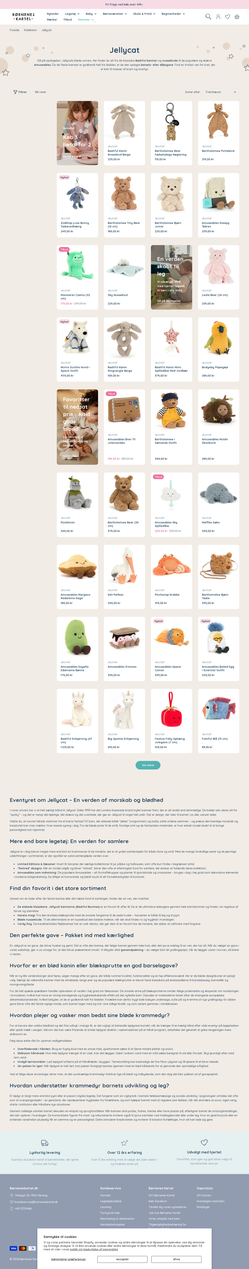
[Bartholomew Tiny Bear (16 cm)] (124, 193)
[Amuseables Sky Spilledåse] (171, 493)
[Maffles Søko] (218, 493)
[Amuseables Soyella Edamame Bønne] (77, 637)
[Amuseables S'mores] (124, 637)
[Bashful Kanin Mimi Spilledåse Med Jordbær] (171, 338)
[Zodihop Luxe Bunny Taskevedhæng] (77, 193)
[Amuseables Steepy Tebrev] (218, 193)
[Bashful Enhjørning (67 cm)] (77, 709)
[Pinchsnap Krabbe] (171, 565)
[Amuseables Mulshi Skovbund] (218, 410)
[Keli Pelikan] (124, 565)
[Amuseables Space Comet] (171, 637)
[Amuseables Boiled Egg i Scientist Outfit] (218, 637)
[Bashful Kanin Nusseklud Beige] (124, 121)
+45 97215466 (23, 1208)
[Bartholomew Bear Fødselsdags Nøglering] (171, 121)
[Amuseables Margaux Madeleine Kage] (77, 565)
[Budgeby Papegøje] (218, 338)
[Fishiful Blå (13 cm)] (218, 709)
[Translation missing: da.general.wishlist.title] (227, 16)
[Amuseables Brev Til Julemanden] (124, 410)
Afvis (176, 1259)
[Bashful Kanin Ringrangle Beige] (124, 338)
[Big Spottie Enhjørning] (124, 709)
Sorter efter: (192, 92)
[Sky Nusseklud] (124, 265)
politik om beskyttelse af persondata (94, 1249)
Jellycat (112, 146)
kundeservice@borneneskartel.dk (36, 1202)
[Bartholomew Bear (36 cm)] (124, 493)
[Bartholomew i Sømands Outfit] (171, 410)
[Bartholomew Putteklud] (218, 121)
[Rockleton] (77, 493)
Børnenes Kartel (30, 1259)
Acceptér (122, 1259)
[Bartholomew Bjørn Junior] (171, 193)
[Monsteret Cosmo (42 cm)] (77, 265)
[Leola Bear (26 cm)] (218, 265)
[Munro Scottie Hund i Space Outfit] (77, 338)
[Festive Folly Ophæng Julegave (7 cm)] (171, 709)
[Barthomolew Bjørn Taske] (218, 565)
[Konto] (218, 16)
